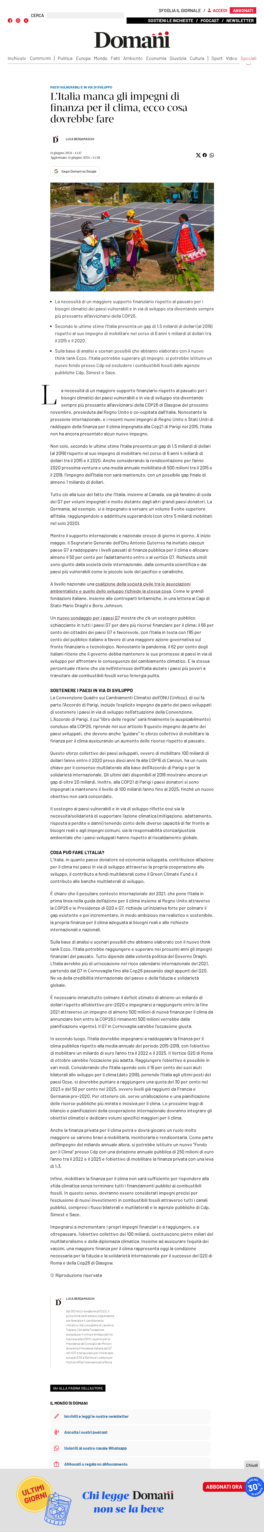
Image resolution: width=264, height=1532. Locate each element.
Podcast (210, 20)
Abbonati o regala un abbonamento (96, 1464)
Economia (156, 58)
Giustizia (178, 58)
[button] (198, 155)
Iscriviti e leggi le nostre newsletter (96, 1416)
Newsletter (240, 20)
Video (231, 58)
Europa (83, 58)
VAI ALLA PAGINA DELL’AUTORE (78, 1388)
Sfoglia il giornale (180, 10)
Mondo (101, 58)
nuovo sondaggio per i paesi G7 (88, 618)
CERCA (37, 15)
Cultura (197, 58)
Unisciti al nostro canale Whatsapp (95, 1448)
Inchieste (17, 58)
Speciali (248, 58)
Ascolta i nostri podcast (86, 1432)
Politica (65, 58)
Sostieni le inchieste (170, 20)
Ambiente (133, 58)
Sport (216, 58)
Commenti (40, 58)
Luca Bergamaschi (80, 139)
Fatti (115, 58)
